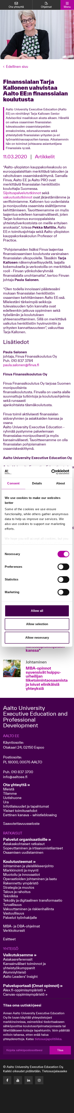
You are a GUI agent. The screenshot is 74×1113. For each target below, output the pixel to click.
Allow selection (37, 624)
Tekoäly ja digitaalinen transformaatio (32, 900)
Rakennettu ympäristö (20, 883)
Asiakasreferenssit (17, 959)
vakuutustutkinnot (17, 197)
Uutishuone (12, 798)
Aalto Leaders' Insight (20, 976)
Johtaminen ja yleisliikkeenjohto (28, 866)
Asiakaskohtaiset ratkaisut (24, 844)
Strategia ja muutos (18, 887)
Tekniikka (10, 896)
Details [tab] (37, 483)
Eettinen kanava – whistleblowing (30, 815)
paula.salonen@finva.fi (21, 365)
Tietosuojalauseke (54, 1071)
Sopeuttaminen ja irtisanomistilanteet (33, 848)
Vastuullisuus (13, 913)
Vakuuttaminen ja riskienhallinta (28, 909)
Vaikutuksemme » (20, 955)
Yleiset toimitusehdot (20, 811)
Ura (6, 802)
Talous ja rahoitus (16, 892)
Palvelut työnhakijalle (20, 917)
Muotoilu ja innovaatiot (21, 874)
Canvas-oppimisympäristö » (25, 994)
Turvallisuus (12, 905)
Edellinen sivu (17, 66)
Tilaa (60, 1050)
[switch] (63, 566)
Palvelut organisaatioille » (27, 839)
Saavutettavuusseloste (21, 823)
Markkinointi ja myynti (20, 870)
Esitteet (9, 939)
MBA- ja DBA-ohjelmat (21, 926)
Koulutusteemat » (19, 861)
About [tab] (60, 483)
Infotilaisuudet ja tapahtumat (26, 806)
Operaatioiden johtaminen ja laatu (30, 879)
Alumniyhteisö (14, 972)
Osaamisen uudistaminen (23, 852)
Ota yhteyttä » (16, 784)
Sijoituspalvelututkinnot (22, 193)
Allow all (37, 610)
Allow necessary (37, 637)
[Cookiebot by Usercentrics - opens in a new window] (52, 472)
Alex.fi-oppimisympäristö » (24, 990)
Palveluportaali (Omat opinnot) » (33, 985)
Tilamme (10, 793)
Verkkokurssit (14, 930)
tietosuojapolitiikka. (48, 1039)
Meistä (8, 789)
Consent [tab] (13, 483)
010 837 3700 (22, 772)
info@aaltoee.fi (15, 777)
